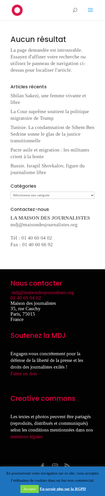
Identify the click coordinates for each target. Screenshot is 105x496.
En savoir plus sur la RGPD (63, 489)
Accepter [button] (29, 489)
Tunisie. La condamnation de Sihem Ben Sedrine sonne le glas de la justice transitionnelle (52, 133)
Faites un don (23, 373)
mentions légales (26, 436)
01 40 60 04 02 (25, 297)
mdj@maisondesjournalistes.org (43, 224)
